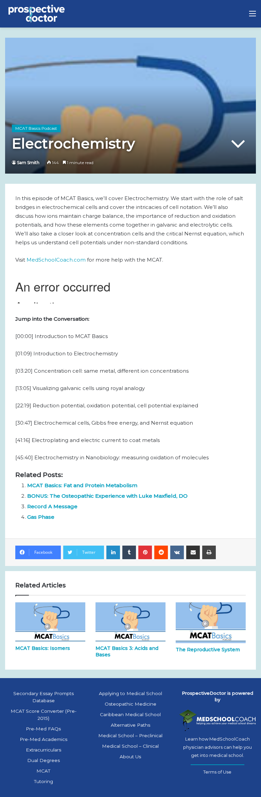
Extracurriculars (43, 749)
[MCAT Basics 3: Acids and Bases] (130, 622)
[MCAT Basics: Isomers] (50, 622)
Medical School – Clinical (130, 746)
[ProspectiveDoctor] (37, 14)
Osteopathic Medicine (130, 704)
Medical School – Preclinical (130, 735)
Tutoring (43, 781)
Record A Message (52, 506)
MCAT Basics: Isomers (42, 648)
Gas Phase (40, 517)
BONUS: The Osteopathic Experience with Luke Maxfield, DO (107, 496)
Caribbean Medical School (130, 714)
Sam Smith (28, 162)
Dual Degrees (43, 760)
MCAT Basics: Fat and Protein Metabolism (82, 485)
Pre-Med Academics (43, 739)
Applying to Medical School (130, 693)
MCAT (43, 771)
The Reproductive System (208, 650)
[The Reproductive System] (211, 622)
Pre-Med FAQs (43, 728)
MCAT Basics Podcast (36, 128)
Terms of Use (217, 772)
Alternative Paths (130, 725)
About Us (130, 756)
